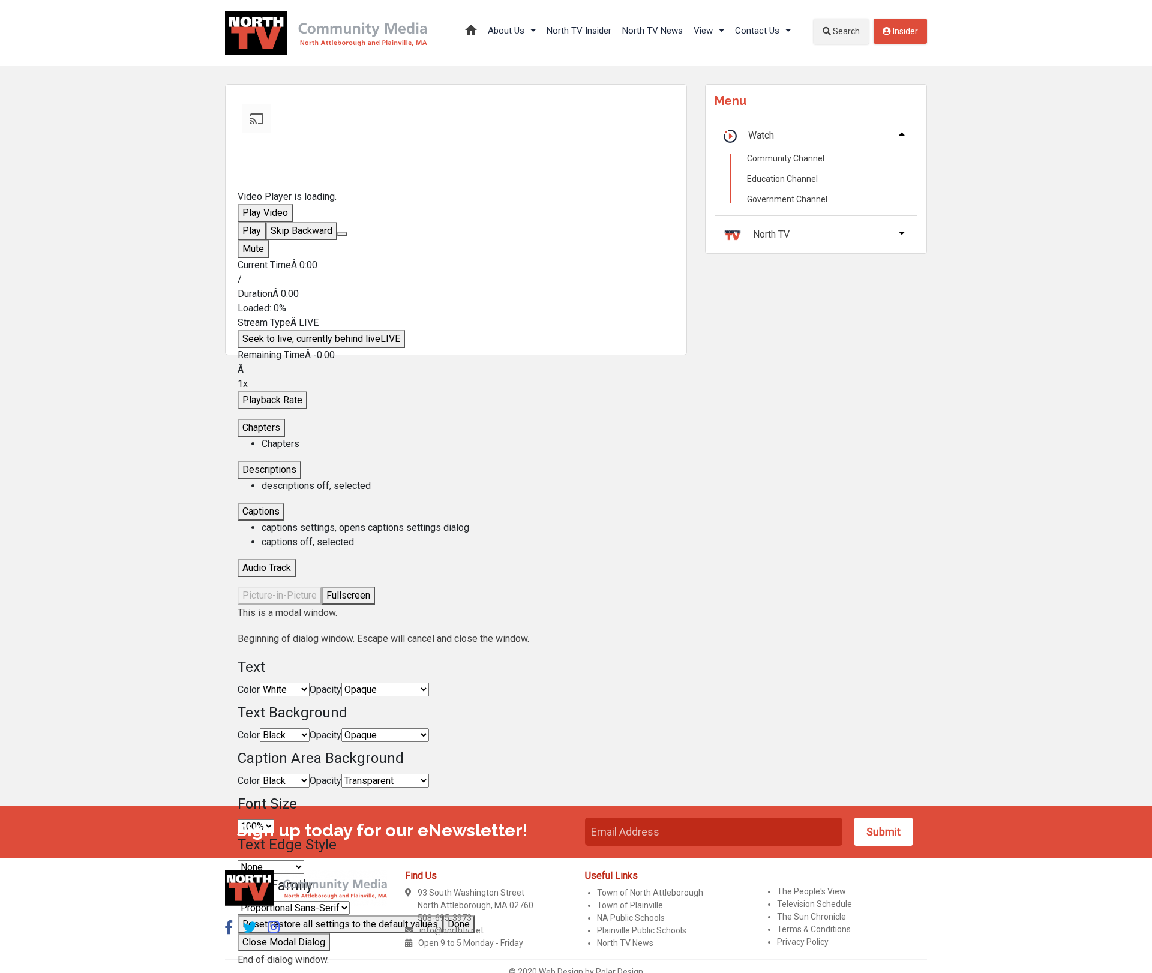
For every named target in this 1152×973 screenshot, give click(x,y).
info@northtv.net (451, 930)
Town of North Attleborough (650, 892)
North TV (771, 234)
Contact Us (758, 30)
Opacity (325, 689)
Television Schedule (814, 904)
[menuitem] (468, 528)
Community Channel (785, 158)
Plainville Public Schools (641, 930)
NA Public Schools (631, 918)
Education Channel (782, 179)
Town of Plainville (630, 905)
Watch (761, 135)
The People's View (811, 891)
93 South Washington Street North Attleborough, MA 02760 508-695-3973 (475, 905)
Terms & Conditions (814, 929)
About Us (507, 30)
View (704, 30)
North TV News (652, 30)
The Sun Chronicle (811, 916)
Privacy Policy (803, 942)
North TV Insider (579, 30)
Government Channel (787, 199)
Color (249, 689)
